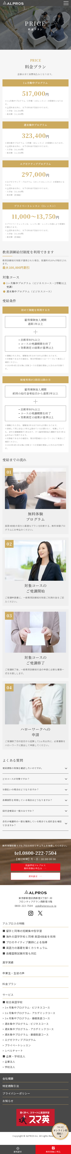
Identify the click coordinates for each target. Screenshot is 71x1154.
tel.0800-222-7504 (35, 853)
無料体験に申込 (53, 1151)
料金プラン (9, 984)
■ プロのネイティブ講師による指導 (24, 942)
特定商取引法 (10, 1086)
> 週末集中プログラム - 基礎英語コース (25, 1034)
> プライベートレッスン (16, 1045)
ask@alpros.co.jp (45, 905)
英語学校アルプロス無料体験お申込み (35, 867)
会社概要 (8, 1078)
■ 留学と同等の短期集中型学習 (22, 931)
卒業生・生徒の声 (13, 973)
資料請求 (33, 876)
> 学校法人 (8, 1067)
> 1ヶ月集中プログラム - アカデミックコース (28, 1013)
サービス (8, 995)
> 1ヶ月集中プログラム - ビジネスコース (26, 1007)
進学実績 (8, 962)
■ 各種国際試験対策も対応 (19, 953)
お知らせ (8, 1101)
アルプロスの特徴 (13, 923)
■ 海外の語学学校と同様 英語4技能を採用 (28, 936)
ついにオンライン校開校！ (60, 1131)
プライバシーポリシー (16, 1093)
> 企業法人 (8, 1061)
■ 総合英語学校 (12, 1002)
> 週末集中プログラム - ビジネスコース (25, 1023)
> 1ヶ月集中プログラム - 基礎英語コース (26, 1018)
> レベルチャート (12, 1050)
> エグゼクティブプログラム (19, 1039)
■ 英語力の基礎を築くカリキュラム (25, 948)
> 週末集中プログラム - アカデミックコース (28, 1029)
